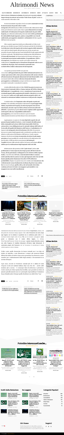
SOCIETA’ (51, 12)
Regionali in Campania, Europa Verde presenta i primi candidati (56, 214)
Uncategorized (49, 61)
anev (7, 176)
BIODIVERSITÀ (16, 12)
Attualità (48, 29)
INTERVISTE (33, 12)
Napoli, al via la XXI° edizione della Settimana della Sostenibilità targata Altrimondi (53, 34)
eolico (10, 176)
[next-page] (33, 228)
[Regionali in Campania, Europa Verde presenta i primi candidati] (56, 206)
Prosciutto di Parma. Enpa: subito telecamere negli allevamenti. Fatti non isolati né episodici (11, 186)
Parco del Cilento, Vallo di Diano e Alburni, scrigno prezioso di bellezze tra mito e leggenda (54, 49)
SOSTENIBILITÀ (25, 12)
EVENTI (39, 12)
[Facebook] (38, 176)
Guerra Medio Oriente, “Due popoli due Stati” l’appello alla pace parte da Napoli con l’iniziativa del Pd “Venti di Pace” (54, 81)
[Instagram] (48, 426)
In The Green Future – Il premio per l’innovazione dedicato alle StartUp (53, 96)
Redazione (8, 224)
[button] (61, 13)
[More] (42, 176)
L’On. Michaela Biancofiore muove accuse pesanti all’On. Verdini (32, 185)
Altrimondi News (11, 433)
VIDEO (56, 12)
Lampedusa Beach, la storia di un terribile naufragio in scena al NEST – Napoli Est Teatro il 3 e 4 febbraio (54, 65)
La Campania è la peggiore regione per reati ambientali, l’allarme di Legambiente (40, 215)
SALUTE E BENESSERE (7, 12)
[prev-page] (29, 228)
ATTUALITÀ (45, 12)
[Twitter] (51, 426)
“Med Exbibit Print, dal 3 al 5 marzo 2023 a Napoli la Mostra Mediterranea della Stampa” (54, 112)
